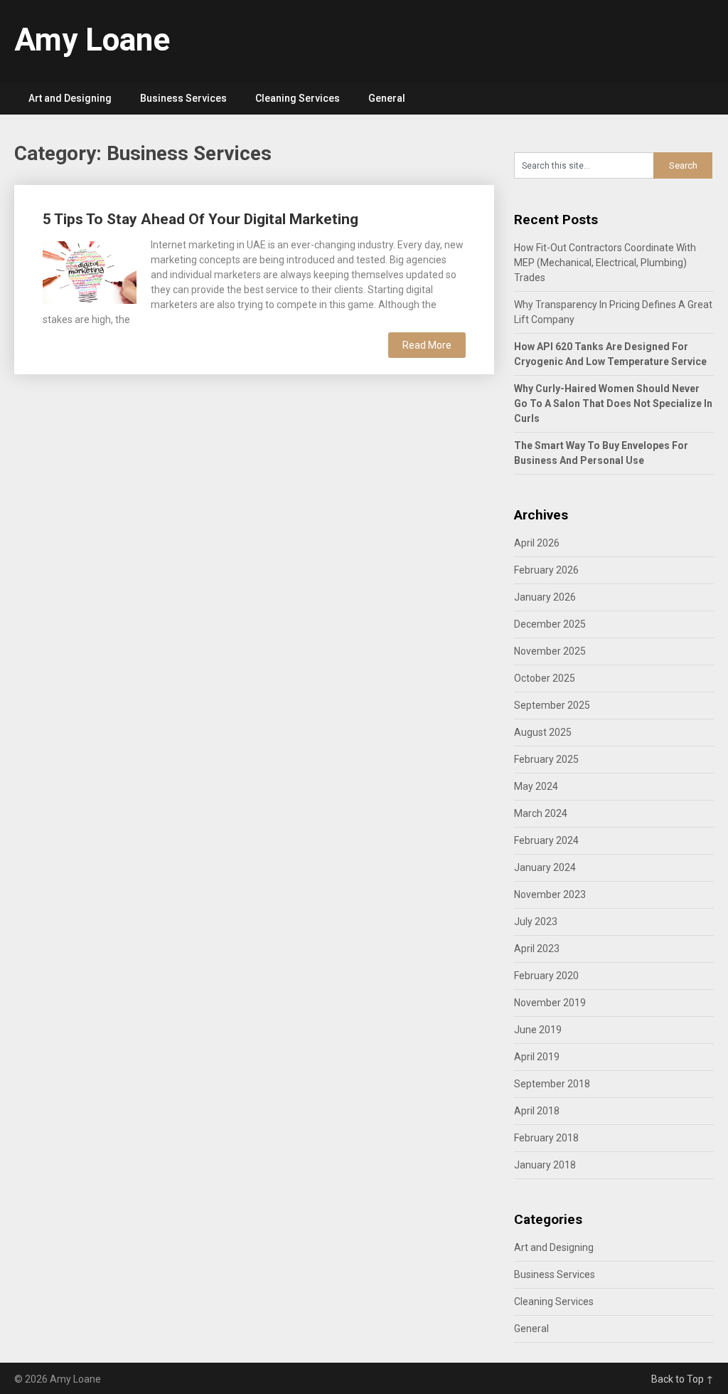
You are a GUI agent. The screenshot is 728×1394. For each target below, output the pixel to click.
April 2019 (537, 1056)
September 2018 (552, 1083)
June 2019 (538, 1029)
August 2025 (543, 732)
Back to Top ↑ (682, 1379)
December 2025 (550, 624)
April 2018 (537, 1110)
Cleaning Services (297, 98)
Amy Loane (92, 39)
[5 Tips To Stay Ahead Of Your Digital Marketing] (89, 271)
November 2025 (550, 651)
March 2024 (540, 813)
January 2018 (545, 1165)
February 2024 (546, 840)
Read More (426, 345)
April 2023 (537, 948)
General (386, 98)
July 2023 (535, 921)
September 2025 (552, 705)
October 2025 (544, 678)
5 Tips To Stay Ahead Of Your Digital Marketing (200, 219)
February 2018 (546, 1138)
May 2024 (536, 786)
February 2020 (546, 975)
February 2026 (546, 570)
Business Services (183, 98)
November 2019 (550, 1002)
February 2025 (546, 759)
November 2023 (550, 894)
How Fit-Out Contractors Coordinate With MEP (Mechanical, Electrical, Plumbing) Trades (605, 262)
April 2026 (537, 543)
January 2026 (545, 597)
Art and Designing (70, 98)
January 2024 (545, 867)
